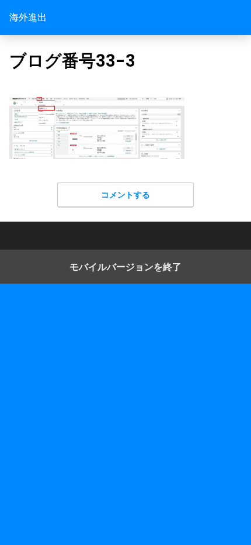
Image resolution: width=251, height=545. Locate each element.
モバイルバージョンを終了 (125, 266)
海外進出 (28, 17)
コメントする (125, 194)
